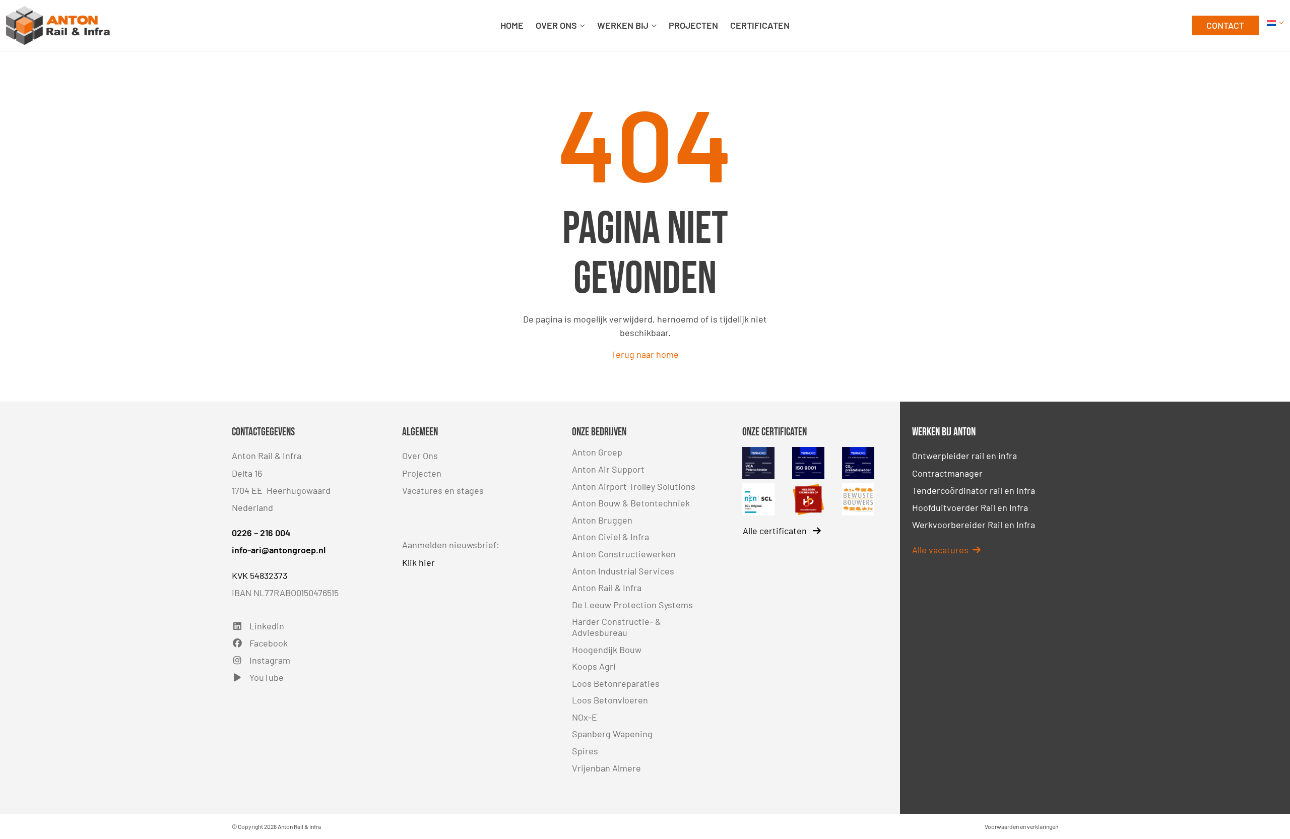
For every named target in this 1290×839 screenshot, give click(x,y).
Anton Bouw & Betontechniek (631, 502)
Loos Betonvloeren (610, 699)
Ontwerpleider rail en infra (964, 455)
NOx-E (584, 717)
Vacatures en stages (443, 490)
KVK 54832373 (259, 575)
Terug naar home (645, 354)
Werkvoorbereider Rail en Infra (973, 524)
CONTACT (1225, 25)
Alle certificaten (776, 530)
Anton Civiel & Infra (610, 536)
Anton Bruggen (602, 520)
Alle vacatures (940, 549)
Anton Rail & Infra (606, 587)
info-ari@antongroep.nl (279, 549)
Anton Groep (597, 452)
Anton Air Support (608, 469)
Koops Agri (594, 666)
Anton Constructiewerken (624, 553)
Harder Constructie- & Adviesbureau (616, 627)
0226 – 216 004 (261, 532)
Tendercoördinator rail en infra (973, 490)
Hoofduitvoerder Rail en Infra (970, 507)
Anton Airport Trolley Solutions (633, 486)
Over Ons (420, 455)
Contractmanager (947, 473)
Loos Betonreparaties (616, 683)
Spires (585, 750)
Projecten (421, 473)
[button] (1275, 25)
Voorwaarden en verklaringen (1021, 826)
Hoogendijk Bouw (606, 649)
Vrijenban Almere (606, 767)
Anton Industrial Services (623, 570)
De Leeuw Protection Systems (632, 604)
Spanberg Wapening (612, 733)
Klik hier (418, 562)
